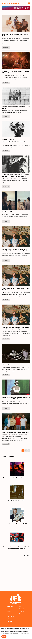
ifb (3, 401)
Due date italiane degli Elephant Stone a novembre (16, 477)
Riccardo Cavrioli (6, 110)
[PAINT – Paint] (16, 353)
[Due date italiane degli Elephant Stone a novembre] (17, 469)
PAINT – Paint (6, 365)
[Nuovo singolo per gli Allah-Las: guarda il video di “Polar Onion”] (16, 275)
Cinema (9, 623)
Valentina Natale (6, 367)
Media (20, 253)
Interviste (10, 618)
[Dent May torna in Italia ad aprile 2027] (17, 515)
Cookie (21, 613)
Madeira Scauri (6, 214)
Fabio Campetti (6, 75)
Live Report (19, 75)
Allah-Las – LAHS (7, 211)
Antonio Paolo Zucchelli (8, 38)
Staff (20, 606)
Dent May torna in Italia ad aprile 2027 (17, 523)
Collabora (22, 611)
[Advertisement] (16, 574)
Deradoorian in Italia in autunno (16, 500)
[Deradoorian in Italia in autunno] (17, 492)
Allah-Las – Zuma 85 (8, 139)
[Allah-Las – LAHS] (16, 200)
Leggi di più (6, 47)
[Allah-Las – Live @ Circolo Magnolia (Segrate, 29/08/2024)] (16, 60)
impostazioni (24, 633)
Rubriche (9, 613)
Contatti (21, 609)
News (20, 38)
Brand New (10, 621)
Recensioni (22, 141)
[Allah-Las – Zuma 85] (16, 129)
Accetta (4, 636)
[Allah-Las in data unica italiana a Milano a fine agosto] (16, 96)
